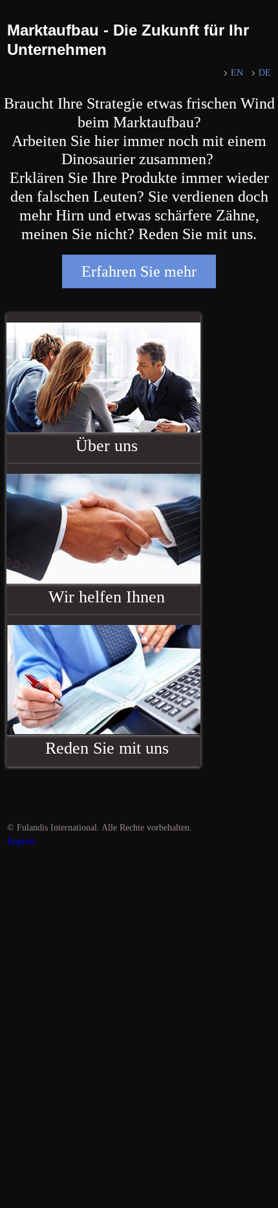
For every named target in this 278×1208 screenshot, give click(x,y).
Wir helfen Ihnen (106, 597)
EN (237, 73)
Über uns (107, 445)
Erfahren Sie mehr (139, 271)
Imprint (21, 841)
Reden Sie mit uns (107, 748)
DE (265, 73)
